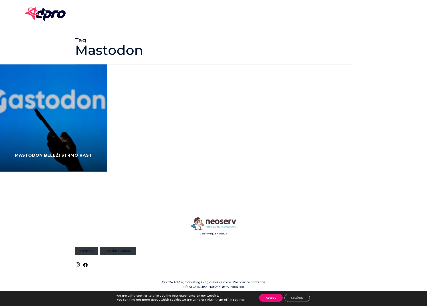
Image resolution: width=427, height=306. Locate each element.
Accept (271, 298)
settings (239, 300)
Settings (297, 298)
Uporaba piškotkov (118, 250)
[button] (14, 13)
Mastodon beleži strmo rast (53, 155)
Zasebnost (86, 250)
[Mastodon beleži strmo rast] (53, 118)
